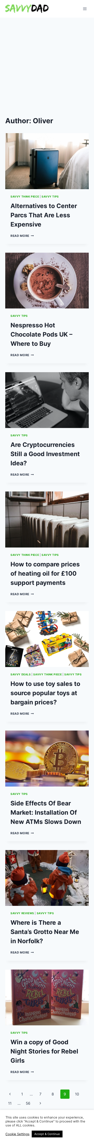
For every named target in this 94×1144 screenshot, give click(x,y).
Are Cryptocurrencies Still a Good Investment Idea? (45, 454)
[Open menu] (85, 8)
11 (10, 1103)
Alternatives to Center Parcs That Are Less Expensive (43, 215)
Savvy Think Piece (24, 196)
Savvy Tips (50, 196)
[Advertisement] (47, 67)
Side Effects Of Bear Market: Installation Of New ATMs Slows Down (45, 812)
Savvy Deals (20, 674)
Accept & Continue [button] (47, 1134)
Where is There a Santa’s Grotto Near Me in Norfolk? (44, 932)
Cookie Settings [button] (17, 1134)
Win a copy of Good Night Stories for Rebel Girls (44, 1051)
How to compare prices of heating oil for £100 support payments (45, 573)
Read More (22, 236)
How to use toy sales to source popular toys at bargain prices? (45, 693)
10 (77, 1094)
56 (28, 1103)
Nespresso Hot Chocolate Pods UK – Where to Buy (41, 334)
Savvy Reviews (22, 913)
